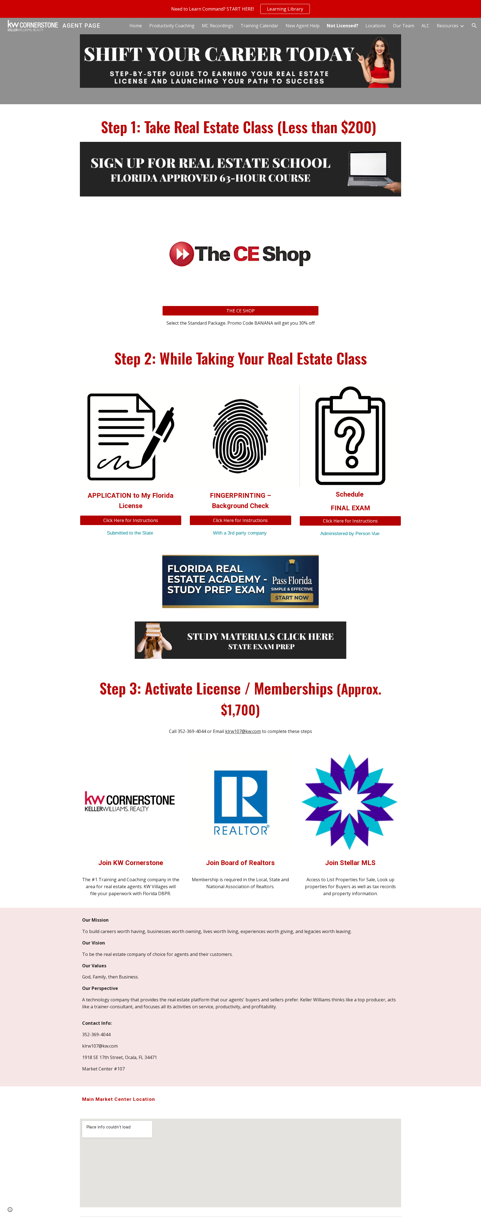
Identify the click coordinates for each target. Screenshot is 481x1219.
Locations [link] (375, 26)
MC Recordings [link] (217, 26)
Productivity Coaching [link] (172, 26)
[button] (474, 25)
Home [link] (135, 26)
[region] (240, 9)
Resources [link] (447, 26)
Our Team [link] (403, 26)
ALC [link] (425, 26)
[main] (240, 126)
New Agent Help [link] (303, 26)
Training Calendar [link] (259, 26)
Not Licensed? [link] (342, 26)
